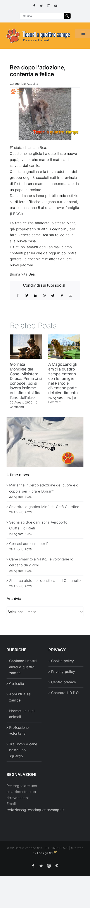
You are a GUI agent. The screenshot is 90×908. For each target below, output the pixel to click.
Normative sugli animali (22, 714)
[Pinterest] (62, 295)
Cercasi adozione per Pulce (32, 543)
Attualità (32, 83)
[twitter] (41, 5)
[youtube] (55, 5)
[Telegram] (53, 295)
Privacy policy (63, 671)
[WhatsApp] (44, 295)
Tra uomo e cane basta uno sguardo (23, 750)
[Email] (70, 295)
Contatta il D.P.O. (65, 693)
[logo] (38, 28)
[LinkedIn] (35, 295)
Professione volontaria (19, 730)
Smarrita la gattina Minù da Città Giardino (44, 507)
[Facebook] (18, 295)
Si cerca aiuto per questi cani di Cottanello (45, 580)
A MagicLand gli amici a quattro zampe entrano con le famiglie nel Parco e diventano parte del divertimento (63, 378)
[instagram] (48, 5)
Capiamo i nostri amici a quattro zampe (23, 667)
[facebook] (34, 5)
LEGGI (16, 214)
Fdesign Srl (45, 853)
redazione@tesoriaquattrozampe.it (36, 810)
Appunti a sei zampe (20, 697)
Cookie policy (62, 661)
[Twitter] (27, 295)
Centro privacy (63, 682)
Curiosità (16, 683)
